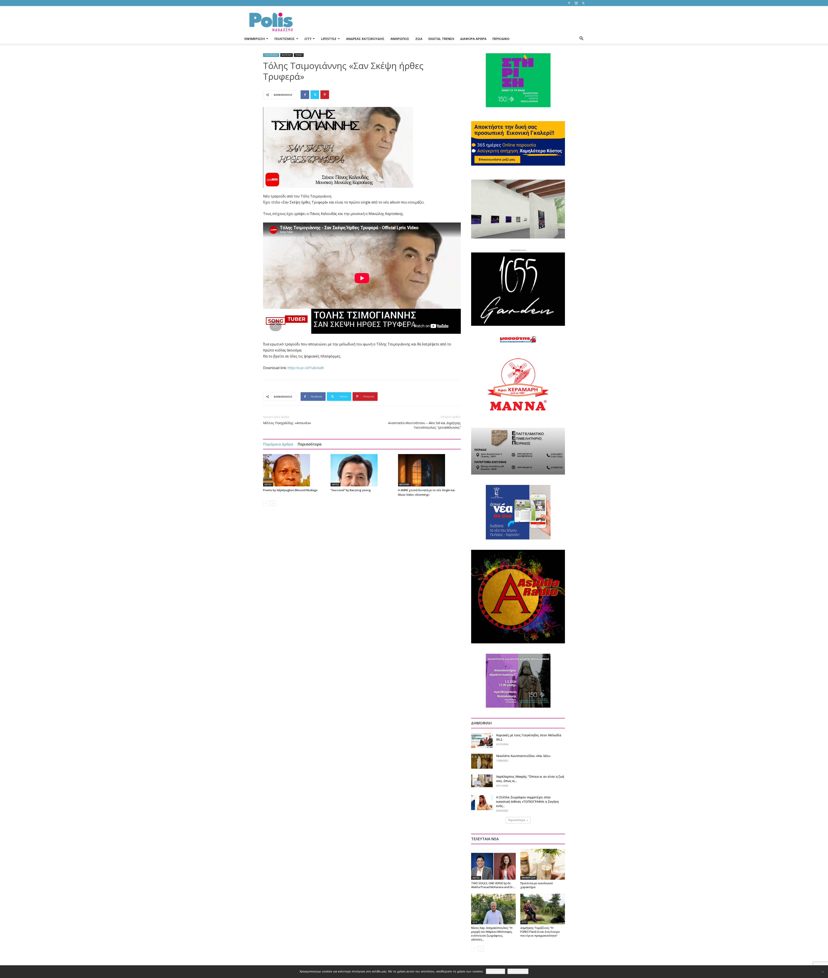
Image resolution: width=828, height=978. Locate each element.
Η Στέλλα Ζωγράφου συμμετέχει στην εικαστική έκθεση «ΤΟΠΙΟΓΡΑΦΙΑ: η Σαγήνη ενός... (527, 801)
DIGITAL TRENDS (441, 38)
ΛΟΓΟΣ (268, 484)
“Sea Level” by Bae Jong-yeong (351, 490)
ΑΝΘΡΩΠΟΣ (399, 38)
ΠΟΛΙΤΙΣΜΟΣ (284, 38)
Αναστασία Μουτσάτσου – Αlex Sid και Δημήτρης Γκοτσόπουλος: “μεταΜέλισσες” (424, 425)
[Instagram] (576, 3)
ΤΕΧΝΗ (298, 54)
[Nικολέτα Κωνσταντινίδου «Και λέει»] (482, 761)
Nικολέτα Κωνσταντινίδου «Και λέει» (523, 756)
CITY (307, 38)
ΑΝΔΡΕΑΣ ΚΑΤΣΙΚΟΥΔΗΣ (365, 38)
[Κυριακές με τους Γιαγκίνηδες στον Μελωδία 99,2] (482, 740)
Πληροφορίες (518, 971)
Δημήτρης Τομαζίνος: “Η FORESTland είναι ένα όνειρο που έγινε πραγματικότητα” (540, 931)
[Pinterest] (324, 94)
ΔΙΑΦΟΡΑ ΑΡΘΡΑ (473, 38)
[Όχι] (822, 972)
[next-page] (272, 503)
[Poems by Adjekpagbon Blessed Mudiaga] (294, 470)
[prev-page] (265, 503)
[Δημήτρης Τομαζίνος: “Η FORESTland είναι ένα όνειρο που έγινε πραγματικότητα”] (542, 909)
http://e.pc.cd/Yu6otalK (306, 367)
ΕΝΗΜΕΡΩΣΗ (255, 38)
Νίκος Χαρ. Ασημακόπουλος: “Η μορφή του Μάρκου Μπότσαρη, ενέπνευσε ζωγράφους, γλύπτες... (491, 933)
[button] (581, 39)
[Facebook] (569, 3)
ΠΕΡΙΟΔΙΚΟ (501, 38)
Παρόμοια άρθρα (278, 444)
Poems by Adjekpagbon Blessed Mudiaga (290, 490)
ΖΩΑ (418, 38)
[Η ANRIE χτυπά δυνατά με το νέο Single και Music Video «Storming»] (429, 470)
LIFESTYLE (328, 38)
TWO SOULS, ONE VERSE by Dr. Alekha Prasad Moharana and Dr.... (493, 885)
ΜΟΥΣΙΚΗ (287, 54)
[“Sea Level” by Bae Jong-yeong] (362, 470)
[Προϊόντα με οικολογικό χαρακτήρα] (542, 864)
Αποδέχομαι (495, 971)
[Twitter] (583, 3)
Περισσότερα (309, 444)
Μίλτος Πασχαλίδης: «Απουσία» (287, 423)
